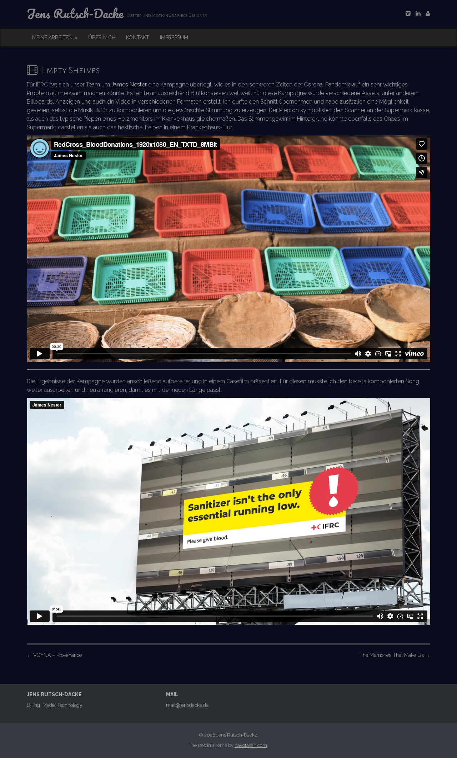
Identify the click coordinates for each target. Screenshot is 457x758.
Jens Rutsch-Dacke (236, 735)
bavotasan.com (251, 745)
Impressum (174, 37)
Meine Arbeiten (53, 37)
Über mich (101, 37)
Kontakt (137, 37)
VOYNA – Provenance (54, 655)
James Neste (128, 84)
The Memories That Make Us (395, 655)
